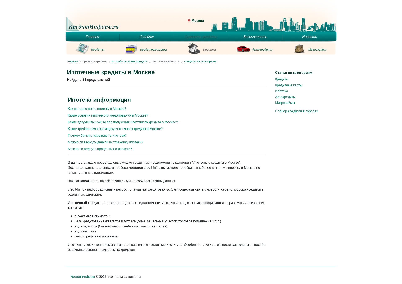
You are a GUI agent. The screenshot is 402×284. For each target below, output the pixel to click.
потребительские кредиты (130, 61)
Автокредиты (262, 49)
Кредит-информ (82, 276)
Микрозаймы (317, 49)
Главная (92, 36)
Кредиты (97, 49)
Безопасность (255, 36)
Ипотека (209, 49)
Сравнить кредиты (201, 36)
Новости (309, 36)
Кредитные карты (153, 49)
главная (72, 61)
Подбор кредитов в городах (296, 111)
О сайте (147, 36)
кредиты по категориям (200, 61)
